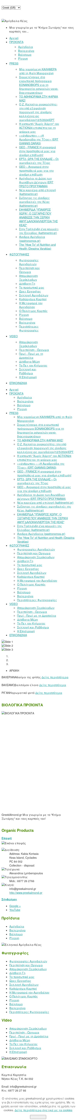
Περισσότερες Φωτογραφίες (29, 1012)
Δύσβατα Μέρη (19, 1040)
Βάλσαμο (16, 934)
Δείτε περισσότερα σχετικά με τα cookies (43, 1110)
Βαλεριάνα (17, 930)
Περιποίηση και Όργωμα (26, 965)
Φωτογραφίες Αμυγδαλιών (28, 961)
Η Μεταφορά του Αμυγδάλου (29, 992)
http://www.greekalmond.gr (25, 893)
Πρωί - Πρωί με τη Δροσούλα (28, 1036)
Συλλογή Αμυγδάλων (23, 985)
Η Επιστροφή (18, 1052)
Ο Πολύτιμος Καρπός (23, 996)
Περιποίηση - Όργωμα (24, 1032)
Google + (15, 906)
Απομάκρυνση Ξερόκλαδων (28, 969)
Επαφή (7, 838)
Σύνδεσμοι (9, 899)
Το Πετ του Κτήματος (23, 1044)
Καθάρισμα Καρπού (23, 988)
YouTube (14, 910)
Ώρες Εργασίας (20, 981)
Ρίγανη (14, 938)
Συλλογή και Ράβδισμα (25, 1048)
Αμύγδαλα (16, 926)
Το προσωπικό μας (21, 977)
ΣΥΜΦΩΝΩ (38, 1117)
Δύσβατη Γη (17, 973)
